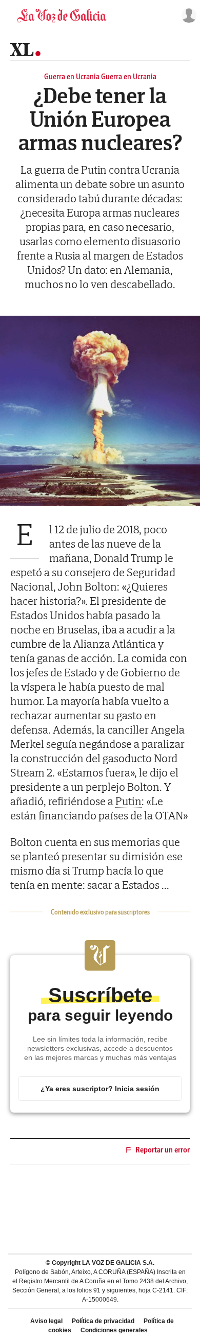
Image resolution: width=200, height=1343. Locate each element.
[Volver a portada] (61, 16)
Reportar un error (162, 1149)
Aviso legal (46, 1321)
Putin (128, 801)
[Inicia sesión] (186, 15)
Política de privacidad (103, 1321)
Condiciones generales (114, 1330)
